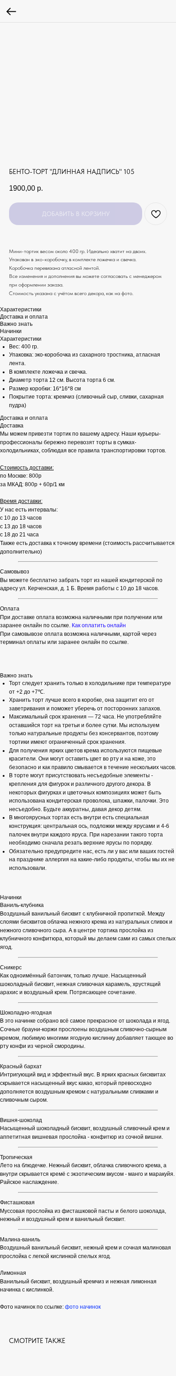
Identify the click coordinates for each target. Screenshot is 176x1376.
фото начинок (83, 1307)
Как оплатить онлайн (99, 625)
